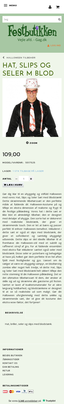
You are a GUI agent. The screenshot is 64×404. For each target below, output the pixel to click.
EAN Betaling (11, 366)
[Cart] (57, 6)
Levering (8, 374)
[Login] (50, 6)
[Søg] (59, 19)
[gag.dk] (32, 32)
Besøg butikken (12, 355)
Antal (7, 178)
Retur (6, 370)
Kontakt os (10, 363)
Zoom (33, 143)
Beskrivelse (14, 312)
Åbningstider (11, 359)
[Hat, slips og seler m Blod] (32, 107)
